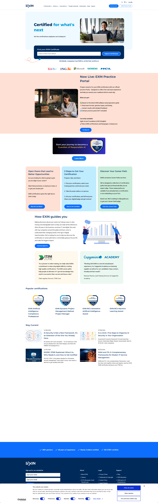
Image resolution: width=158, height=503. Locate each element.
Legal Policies (103, 483)
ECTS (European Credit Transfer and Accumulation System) (87, 482)
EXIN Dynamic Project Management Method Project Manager (64, 311)
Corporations (62, 6)
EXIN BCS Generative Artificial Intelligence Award (91, 311)
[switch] (58, 498)
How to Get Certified (73, 206)
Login (129, 2)
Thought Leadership (73, 6)
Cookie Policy (103, 480)
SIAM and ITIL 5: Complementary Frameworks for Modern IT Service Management (112, 355)
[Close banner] (144, 486)
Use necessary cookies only (129, 498)
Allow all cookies (129, 488)
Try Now (85, 130)
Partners (55, 6)
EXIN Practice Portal (126, 6)
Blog (118, 474)
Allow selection (129, 493)
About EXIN (84, 474)
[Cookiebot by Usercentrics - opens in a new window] (22, 500)
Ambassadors (82, 6)
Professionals (47, 6)
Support (93, 6)
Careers (83, 477)
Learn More (79, 158)
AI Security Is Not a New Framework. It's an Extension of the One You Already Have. (60, 335)
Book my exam (113, 6)
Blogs (88, 6)
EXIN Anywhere (121, 477)
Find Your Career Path (109, 206)
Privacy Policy (103, 474)
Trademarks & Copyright (106, 477)
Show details (97, 498)
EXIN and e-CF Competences (121, 481)
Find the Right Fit (42, 246)
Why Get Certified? (36, 206)
